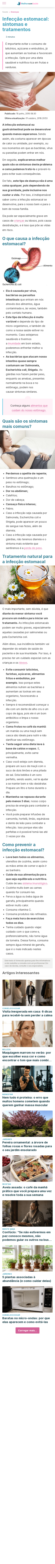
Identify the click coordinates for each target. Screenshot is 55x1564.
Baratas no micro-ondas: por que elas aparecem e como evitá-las (26, 1320)
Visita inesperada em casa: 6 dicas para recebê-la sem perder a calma (27, 1013)
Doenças (15, 12)
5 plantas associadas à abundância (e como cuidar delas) (26, 1279)
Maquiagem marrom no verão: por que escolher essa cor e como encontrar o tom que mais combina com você (27, 1056)
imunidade (14, 343)
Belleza (6, 1049)
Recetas (6, 1184)
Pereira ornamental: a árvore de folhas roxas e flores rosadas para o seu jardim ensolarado (27, 1146)
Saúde (5, 12)
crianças (19, 220)
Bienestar (7, 1094)
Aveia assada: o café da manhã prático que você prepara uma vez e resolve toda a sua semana (27, 1191)
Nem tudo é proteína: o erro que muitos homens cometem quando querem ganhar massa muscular (26, 1101)
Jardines (7, 1139)
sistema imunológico (34, 883)
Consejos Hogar (11, 1008)
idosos (23, 662)
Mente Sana (8, 1229)
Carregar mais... (27, 1330)
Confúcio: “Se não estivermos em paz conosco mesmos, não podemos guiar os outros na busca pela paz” (27, 1236)
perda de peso (33, 548)
